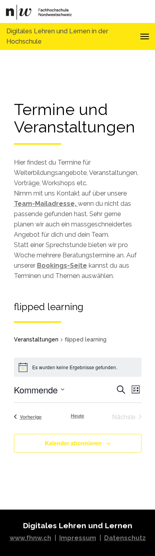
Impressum (77, 538)
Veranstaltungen (36, 339)
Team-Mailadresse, (46, 203)
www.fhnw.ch (30, 538)
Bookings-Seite (62, 265)
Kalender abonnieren (73, 443)
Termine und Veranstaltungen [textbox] (74, 118)
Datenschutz (125, 538)
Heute (77, 415)
